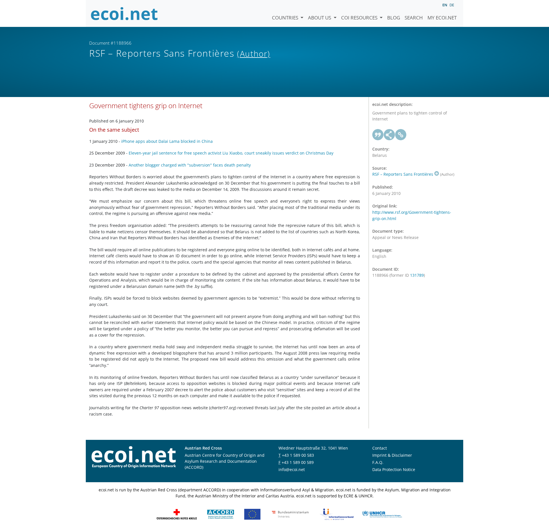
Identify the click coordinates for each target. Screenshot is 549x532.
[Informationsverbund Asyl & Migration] (336, 513)
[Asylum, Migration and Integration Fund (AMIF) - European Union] (252, 513)
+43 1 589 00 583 (298, 455)
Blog (393, 17)
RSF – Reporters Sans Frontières (402, 174)
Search (414, 17)
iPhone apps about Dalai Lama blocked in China (167, 141)
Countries (285, 17)
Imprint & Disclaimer (392, 455)
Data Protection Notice (393, 469)
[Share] (389, 135)
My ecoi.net (442, 17)
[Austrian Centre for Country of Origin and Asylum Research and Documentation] (220, 513)
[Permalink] (401, 135)
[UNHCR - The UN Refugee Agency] (382, 513)
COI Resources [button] (360, 17)
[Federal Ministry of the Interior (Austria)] (290, 513)
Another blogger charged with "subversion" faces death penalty (190, 165)
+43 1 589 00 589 (298, 462)
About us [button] (320, 17)
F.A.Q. (377, 462)
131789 (417, 275)
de (451, 4)
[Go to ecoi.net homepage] (124, 13)
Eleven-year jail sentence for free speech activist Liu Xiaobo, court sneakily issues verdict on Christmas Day (231, 153)
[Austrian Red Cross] (176, 513)
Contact (379, 448)
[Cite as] (378, 135)
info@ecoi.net (292, 469)
